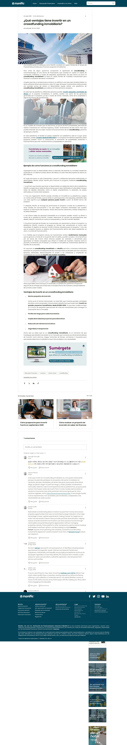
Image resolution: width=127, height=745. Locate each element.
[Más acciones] (85, 16)
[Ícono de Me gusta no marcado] (29, 468)
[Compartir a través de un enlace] (38, 383)
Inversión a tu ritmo (30, 377)
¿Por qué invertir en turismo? (43, 608)
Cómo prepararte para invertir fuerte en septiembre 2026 (33, 423)
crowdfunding (63, 373)
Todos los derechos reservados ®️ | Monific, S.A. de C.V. (35, 638)
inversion (42, 373)
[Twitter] (94, 596)
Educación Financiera (31, 373)
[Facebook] (89, 596)
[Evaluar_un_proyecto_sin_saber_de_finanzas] (74, 409)
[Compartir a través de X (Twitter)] (29, 383)
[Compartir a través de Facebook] (24, 383)
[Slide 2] (99, 742)
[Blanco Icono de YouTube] (103, 596)
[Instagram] (98, 596)
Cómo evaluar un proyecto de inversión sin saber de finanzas (72, 423)
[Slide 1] (97, 742)
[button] (55, 296)
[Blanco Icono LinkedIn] (107, 596)
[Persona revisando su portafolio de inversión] (35, 409)
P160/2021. (56, 629)
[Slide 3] (95, 742)
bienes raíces (52, 373)
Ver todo (89, 396)
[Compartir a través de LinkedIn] (33, 383)
